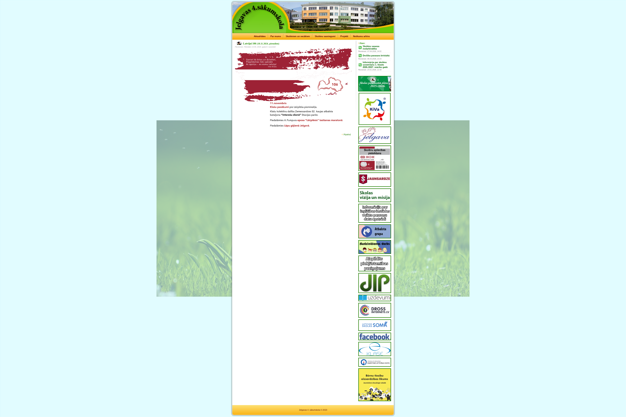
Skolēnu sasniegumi (325, 36)
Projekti (344, 36)
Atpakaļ (347, 134)
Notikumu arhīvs (361, 36)
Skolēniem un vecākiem (298, 36)
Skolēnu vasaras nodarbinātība (371, 47)
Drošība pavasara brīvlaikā (376, 55)
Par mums (275, 36)
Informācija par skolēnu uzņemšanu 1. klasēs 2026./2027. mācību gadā (375, 64)
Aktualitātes (260, 36)
